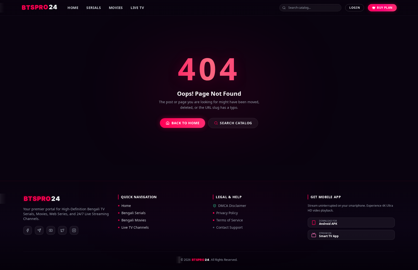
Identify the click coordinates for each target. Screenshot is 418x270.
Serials (93, 7)
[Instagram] (74, 230)
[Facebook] (27, 230)
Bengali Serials (133, 213)
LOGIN (354, 8)
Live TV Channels (135, 227)
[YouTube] (50, 230)
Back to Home (185, 123)
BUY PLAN (385, 8)
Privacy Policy (227, 213)
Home (73, 7)
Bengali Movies (133, 220)
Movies (116, 7)
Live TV (137, 7)
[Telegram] (39, 230)
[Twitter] (62, 230)
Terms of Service (229, 220)
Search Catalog (236, 123)
